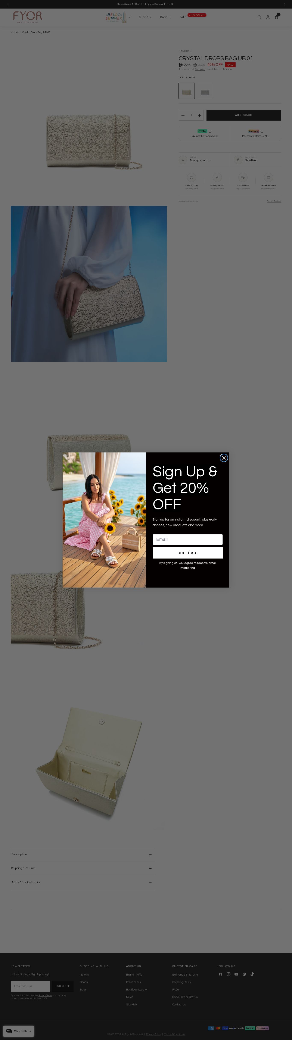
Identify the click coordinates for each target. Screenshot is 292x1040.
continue (187, 553)
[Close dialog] (224, 458)
